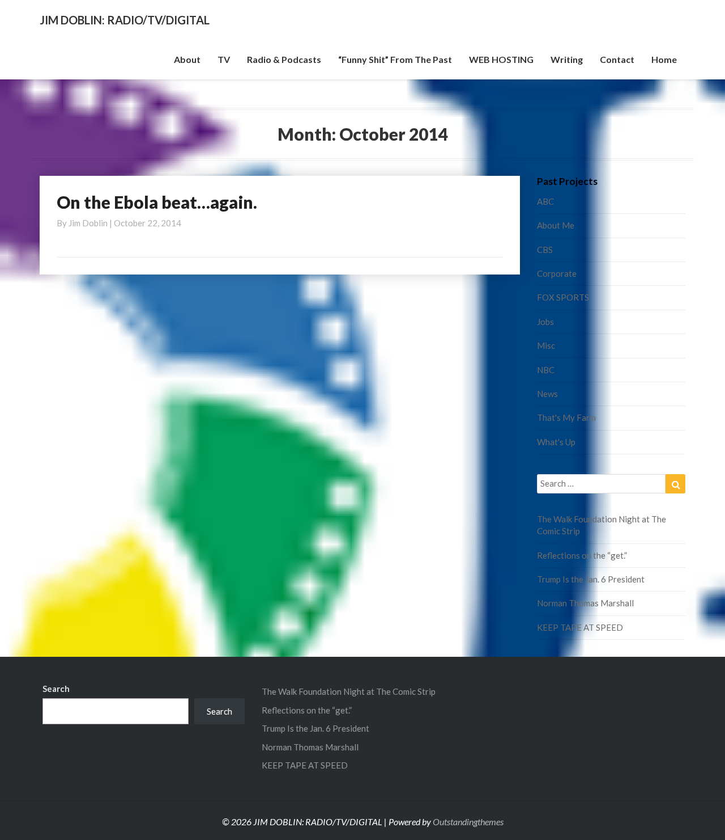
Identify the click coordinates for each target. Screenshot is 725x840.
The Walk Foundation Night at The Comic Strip (349, 691)
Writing (567, 59)
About (187, 59)
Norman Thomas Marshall (585, 603)
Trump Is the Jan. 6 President (591, 579)
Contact (617, 59)
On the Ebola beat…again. (157, 202)
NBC (546, 370)
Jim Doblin (88, 223)
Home (664, 59)
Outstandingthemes (468, 821)
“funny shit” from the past (395, 59)
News (547, 394)
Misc (546, 345)
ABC (545, 201)
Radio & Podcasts (284, 59)
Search (56, 688)
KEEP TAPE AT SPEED (580, 627)
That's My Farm (566, 417)
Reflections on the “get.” (582, 555)
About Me (555, 225)
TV (224, 59)
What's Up (556, 442)
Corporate (557, 273)
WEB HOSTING (501, 59)
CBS (545, 249)
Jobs (545, 321)
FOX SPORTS (563, 297)
